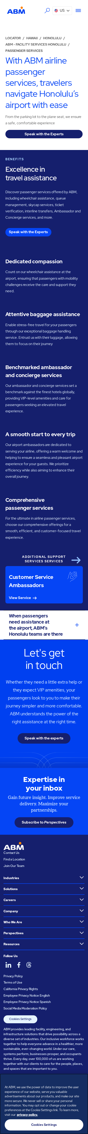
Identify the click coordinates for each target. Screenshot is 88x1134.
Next (76, 560)
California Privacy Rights (21, 989)
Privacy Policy (13, 976)
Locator (13, 38)
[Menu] (76, 10)
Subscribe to (44, 822)
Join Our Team (14, 866)
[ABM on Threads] (28, 965)
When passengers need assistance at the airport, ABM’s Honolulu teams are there (36, 625)
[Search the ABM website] (47, 10)
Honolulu (52, 38)
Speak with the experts (44, 738)
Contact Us (11, 853)
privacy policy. (27, 1115)
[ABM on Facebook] (18, 965)
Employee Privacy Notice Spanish (27, 1002)
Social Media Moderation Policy (25, 1008)
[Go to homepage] (16, 10)
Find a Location (14, 859)
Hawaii (32, 38)
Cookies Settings (20, 1019)
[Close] (82, 1080)
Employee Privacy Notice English (27, 996)
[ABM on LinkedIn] (8, 965)
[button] (62, 10)
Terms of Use (13, 982)
